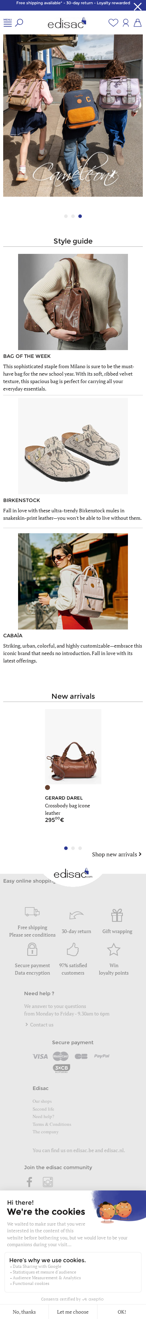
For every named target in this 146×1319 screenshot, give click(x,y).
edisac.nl (114, 1150)
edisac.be (83, 1150)
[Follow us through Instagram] (48, 1182)
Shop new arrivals (114, 854)
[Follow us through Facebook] (29, 1182)
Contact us (41, 1024)
